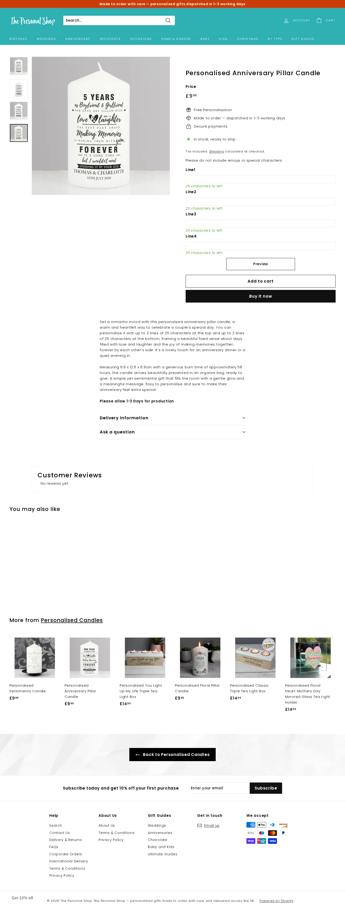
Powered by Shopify (277, 901)
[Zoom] (101, 126)
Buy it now (260, 296)
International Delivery (68, 861)
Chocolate (157, 839)
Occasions (141, 39)
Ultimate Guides (162, 854)
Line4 (191, 236)
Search (55, 825)
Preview (260, 263)
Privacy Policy (61, 875)
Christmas (248, 39)
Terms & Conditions (67, 868)
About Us (107, 825)
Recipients (110, 39)
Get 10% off (22, 898)
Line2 (191, 192)
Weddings (46, 39)
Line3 (191, 214)
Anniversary (77, 39)
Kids (223, 39)
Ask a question (117, 432)
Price (191, 86)
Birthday (18, 39)
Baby (205, 39)
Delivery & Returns (65, 839)
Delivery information (124, 418)
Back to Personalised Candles (176, 754)
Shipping (216, 151)
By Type (275, 39)
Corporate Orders (65, 854)
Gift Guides (303, 39)
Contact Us (59, 832)
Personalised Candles (72, 620)
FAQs (53, 847)
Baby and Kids (161, 847)
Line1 (191, 169)
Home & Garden (176, 39)
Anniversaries (160, 832)
